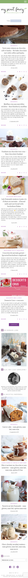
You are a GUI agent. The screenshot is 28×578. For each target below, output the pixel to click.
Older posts (14, 324)
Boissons (9, 196)
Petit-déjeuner (18, 250)
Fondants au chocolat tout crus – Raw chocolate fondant (14, 152)
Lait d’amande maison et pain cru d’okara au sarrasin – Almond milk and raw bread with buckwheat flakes (14, 203)
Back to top (13, 572)
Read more (3, 71)
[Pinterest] (17, 567)
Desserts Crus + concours (14, 300)
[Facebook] (10, 567)
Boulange (18, 196)
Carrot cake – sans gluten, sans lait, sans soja (14, 428)
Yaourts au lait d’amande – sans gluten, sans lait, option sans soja (14, 507)
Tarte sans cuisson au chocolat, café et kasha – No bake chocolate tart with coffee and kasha (14, 50)
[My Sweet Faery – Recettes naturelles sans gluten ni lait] (14, 10)
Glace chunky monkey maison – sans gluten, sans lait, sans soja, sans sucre (14, 546)
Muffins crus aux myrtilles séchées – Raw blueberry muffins (14, 105)
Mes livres (18, 298)
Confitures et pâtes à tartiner (14, 462)
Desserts (14, 45)
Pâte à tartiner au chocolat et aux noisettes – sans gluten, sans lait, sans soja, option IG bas (14, 467)
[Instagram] (14, 567)
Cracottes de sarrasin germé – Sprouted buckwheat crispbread (14, 254)
